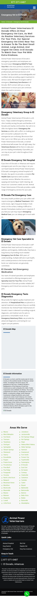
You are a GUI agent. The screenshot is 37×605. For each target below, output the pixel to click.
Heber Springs (26, 447)
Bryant (23, 485)
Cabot (23, 483)
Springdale (7, 447)
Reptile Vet (23, 546)
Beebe (23, 498)
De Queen (24, 470)
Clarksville (24, 475)
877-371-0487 (18, 2)
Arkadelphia (25, 503)
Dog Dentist (7, 546)
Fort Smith (24, 455)
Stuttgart (6, 444)
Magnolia (6, 498)
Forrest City (25, 457)
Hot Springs (25, 439)
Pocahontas (7, 465)
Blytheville (24, 488)
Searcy (5, 455)
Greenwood (25, 452)
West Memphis (8, 434)
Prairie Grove (7, 462)
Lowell (5, 500)
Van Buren (6, 437)
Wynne (5, 432)
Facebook (3, 593)
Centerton (24, 478)
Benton (23, 493)
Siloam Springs (8, 450)
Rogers (5, 460)
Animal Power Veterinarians (16, 591)
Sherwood (6, 452)
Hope (23, 442)
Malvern (6, 495)
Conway (24, 472)
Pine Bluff (6, 467)
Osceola (6, 475)
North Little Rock (9, 478)
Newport (6, 480)
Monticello (7, 488)
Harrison (24, 450)
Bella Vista (24, 495)
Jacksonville (25, 434)
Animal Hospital (8, 543)
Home (3, 22)
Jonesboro (24, 432)
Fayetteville (25, 460)
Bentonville (25, 490)
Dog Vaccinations (26, 549)
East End (24, 467)
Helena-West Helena (28, 444)
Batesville (24, 500)
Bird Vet (22, 543)
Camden (24, 480)
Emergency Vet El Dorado (21, 22)
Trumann (6, 439)
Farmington (25, 462)
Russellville (7, 457)
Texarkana (6, 442)
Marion (5, 493)
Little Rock (7, 503)
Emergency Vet (8, 549)
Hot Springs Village (27, 437)
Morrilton (6, 485)
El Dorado (9, 22)
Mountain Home (8, 483)
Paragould (6, 472)
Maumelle (6, 490)
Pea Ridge (6, 470)
